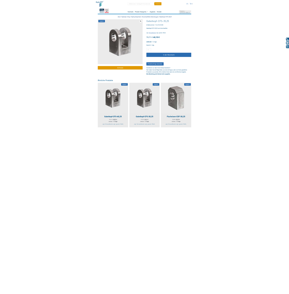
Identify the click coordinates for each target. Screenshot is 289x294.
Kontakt (159, 12)
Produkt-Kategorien (140, 12)
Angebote (152, 12)
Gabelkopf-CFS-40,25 (113, 116)
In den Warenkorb (168, 55)
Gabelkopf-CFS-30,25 (144, 116)
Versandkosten (152, 33)
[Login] (187, 3)
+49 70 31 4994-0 (185, 12)
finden (157, 4)
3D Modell (120, 68)
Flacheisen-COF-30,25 (176, 116)
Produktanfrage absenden (155, 64)
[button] (188, 3)
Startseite (130, 12)
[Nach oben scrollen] (3, 291)
